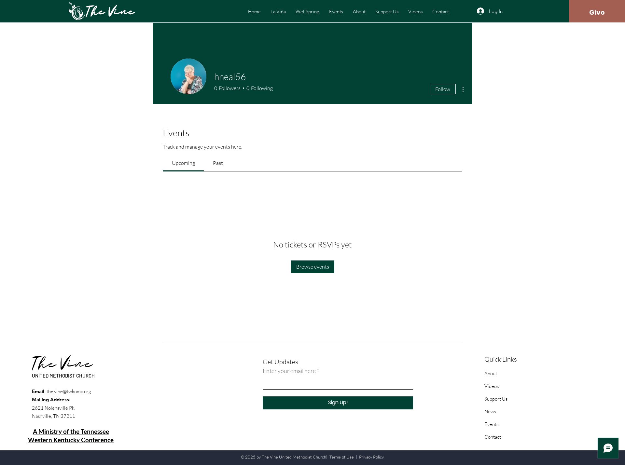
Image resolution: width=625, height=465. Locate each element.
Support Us (495, 399)
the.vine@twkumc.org (69, 391)
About (490, 373)
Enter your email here (289, 371)
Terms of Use (341, 456)
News (490, 411)
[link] (183, 163)
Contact (492, 437)
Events (491, 424)
